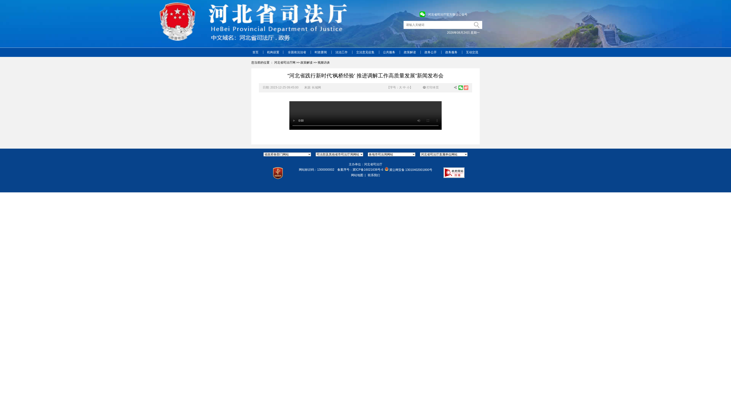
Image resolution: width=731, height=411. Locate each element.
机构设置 (273, 52)
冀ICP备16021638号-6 (368, 169)
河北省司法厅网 (284, 62)
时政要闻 (321, 52)
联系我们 (374, 175)
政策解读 (410, 52)
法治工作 (341, 52)
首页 (255, 52)
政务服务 (451, 52)
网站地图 (357, 175)
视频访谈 (324, 62)
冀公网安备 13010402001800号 (410, 169)
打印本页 (432, 87)
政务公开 (431, 52)
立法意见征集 (365, 52)
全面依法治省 (297, 52)
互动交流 (472, 52)
